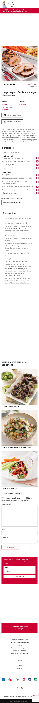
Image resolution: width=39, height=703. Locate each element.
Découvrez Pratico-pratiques (19, 642)
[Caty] (17, 679)
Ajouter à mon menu (14, 121)
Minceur (19, 663)
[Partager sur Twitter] (5, 84)
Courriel (5, 538)
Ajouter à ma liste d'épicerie (12, 202)
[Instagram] (21, 688)
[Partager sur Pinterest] (7, 84)
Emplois (19, 645)
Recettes (9, 10)
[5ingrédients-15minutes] (10, 679)
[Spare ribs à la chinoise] (20, 387)
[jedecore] (30, 679)
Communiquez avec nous (19, 640)
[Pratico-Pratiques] (4, 679)
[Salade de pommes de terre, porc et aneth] (20, 428)
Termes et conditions (19, 651)
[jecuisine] (24, 679)
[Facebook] (17, 688)
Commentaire (7, 504)
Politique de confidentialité (19, 653)
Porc (24, 10)
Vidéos (19, 668)
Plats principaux (17, 10)
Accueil (4, 10)
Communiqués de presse (19, 648)
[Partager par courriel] (14, 84)
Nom (4, 529)
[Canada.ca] (31, 696)
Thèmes (19, 666)
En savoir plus (19, 628)
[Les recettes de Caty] (5, 4)
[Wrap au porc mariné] (20, 469)
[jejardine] (36, 679)
